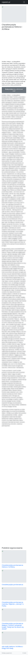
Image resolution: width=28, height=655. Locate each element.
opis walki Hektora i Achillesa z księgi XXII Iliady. (12, 647)
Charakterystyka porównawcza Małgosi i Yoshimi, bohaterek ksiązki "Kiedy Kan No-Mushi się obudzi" (13, 626)
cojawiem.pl (6, 2)
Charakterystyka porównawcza (12, 585)
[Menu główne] (24, 2)
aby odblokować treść (14, 90)
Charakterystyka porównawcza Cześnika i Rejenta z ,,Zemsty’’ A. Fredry (13, 604)
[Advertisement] (14, 45)
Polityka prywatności (7, 653)
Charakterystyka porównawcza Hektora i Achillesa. (12, 566)
